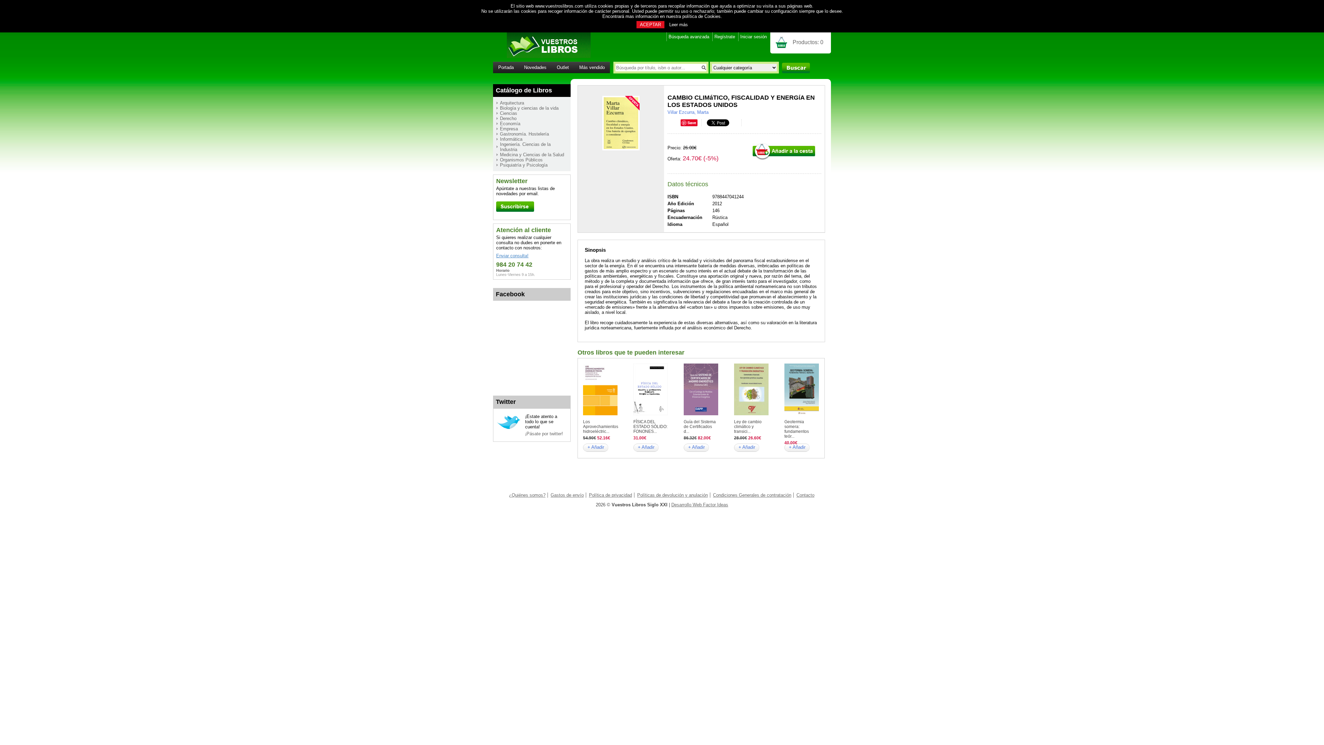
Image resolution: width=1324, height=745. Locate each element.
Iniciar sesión (753, 36)
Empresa (509, 128)
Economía (510, 123)
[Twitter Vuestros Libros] (509, 428)
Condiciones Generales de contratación (752, 495)
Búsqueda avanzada (689, 36)
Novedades (535, 67)
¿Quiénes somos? (527, 495)
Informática (511, 139)
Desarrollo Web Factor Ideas (699, 504)
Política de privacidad (610, 495)
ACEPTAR (650, 24)
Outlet (563, 67)
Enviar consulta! (512, 255)
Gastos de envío (567, 495)
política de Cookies (701, 16)
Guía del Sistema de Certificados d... (700, 426)
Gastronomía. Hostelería (524, 134)
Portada (506, 67)
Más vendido (592, 67)
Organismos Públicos (521, 159)
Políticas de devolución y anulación (672, 495)
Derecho (508, 118)
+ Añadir (596, 447)
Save (692, 122)
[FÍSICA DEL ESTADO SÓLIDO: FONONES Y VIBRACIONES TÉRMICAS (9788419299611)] (650, 413)
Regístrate (724, 36)
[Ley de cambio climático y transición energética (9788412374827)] (751, 413)
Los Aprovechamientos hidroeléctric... (600, 426)
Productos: (808, 42)
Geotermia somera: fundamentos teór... (796, 429)
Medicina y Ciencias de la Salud (532, 154)
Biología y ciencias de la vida (529, 108)
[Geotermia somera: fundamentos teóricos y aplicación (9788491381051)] (801, 413)
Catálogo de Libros (524, 90)
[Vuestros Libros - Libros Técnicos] (542, 56)
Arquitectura (512, 103)
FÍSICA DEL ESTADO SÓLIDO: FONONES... (650, 426)
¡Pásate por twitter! (544, 433)
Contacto (805, 495)
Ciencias (508, 113)
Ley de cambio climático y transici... (748, 426)
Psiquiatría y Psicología (524, 165)
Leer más (678, 24)
